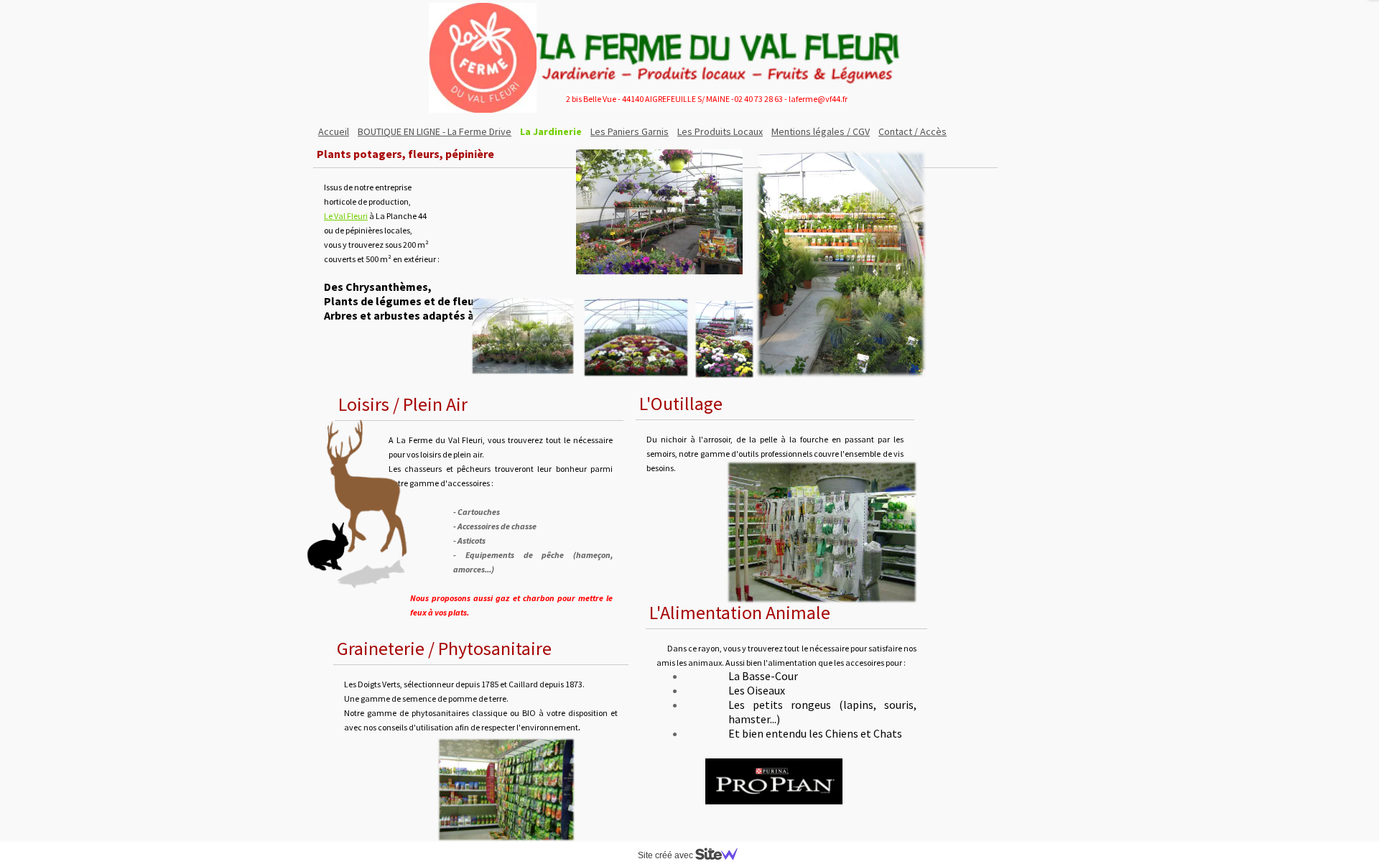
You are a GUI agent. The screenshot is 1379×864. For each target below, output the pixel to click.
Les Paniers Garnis (629, 131)
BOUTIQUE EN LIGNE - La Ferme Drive (434, 131)
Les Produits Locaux (720, 131)
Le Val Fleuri (346, 215)
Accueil (333, 131)
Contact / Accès (912, 131)
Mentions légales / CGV (820, 131)
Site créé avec (666, 855)
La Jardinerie (551, 131)
